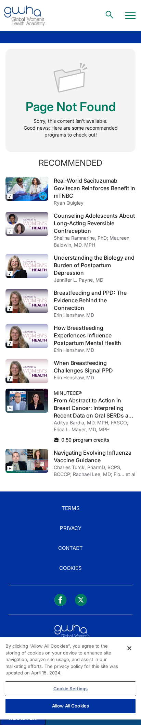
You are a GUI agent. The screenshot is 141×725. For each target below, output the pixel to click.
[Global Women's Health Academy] (24, 15)
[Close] (129, 648)
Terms (71, 508)
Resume (26, 189)
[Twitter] (81, 600)
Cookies (70, 568)
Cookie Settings (70, 688)
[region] (70, 678)
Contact (70, 548)
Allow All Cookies (70, 705)
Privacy (70, 528)
